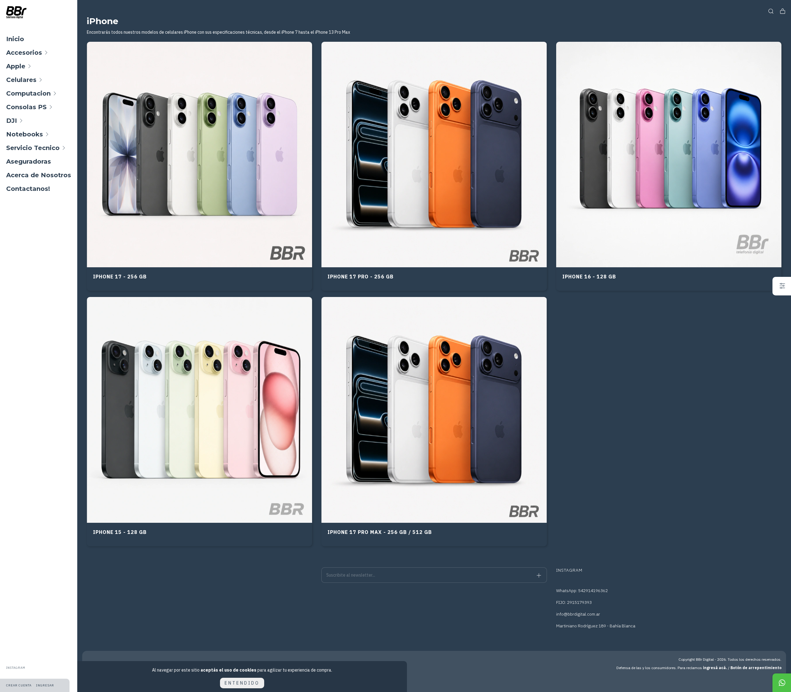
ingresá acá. (715, 667)
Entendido (242, 683)
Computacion (28, 93)
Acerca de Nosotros (38, 175)
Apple (15, 66)
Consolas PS (26, 107)
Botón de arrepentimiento (755, 667)
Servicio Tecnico (33, 148)
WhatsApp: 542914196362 (582, 590)
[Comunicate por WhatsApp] (781, 682)
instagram (15, 668)
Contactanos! (28, 188)
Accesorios (24, 52)
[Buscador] (770, 11)
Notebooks (24, 134)
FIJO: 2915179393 (574, 602)
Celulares (21, 80)
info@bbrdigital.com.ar (578, 614)
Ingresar (45, 685)
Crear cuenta (19, 685)
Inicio (15, 39)
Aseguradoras (28, 161)
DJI (11, 120)
